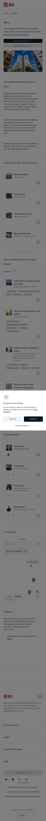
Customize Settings (23, 425)
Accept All (33, 419)
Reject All (13, 419)
